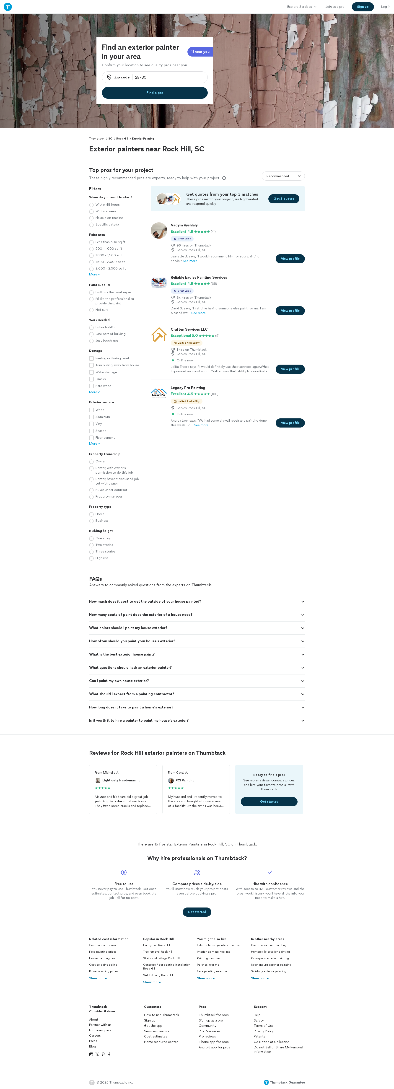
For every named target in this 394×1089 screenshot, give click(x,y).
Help (257, 1015)
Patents (259, 1036)
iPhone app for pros (214, 1042)
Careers (95, 1035)
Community (207, 1026)
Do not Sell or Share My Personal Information (278, 1049)
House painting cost (103, 958)
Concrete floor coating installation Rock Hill (166, 966)
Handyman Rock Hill (156, 945)
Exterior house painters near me (218, 945)
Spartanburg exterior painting (271, 964)
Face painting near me (212, 971)
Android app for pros (214, 1047)
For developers (100, 1030)
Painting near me (208, 958)
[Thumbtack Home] (8, 6)
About (93, 1020)
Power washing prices (103, 971)
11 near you (200, 51)
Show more (98, 978)
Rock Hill (122, 138)
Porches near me (208, 964)
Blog (92, 1046)
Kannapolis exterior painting (270, 958)
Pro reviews (207, 1036)
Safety (259, 1020)
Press (93, 1041)
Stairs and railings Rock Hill (161, 958)
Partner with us (100, 1025)
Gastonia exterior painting (269, 945)
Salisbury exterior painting (268, 971)
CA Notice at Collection (272, 1042)
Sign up (150, 1020)
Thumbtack (96, 138)
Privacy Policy (264, 1031)
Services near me (156, 1031)
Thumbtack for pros (214, 1015)
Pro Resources (209, 1031)
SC (110, 138)
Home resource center (161, 1042)
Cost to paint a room (103, 945)
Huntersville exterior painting (270, 951)
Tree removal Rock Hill (158, 951)
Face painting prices (102, 951)
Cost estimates (155, 1036)
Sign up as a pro (211, 1020)
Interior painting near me (213, 951)
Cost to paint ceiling (103, 964)
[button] (197, 601)
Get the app (153, 1026)
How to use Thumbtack (161, 1015)
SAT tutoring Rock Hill (158, 975)
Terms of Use (264, 1026)
